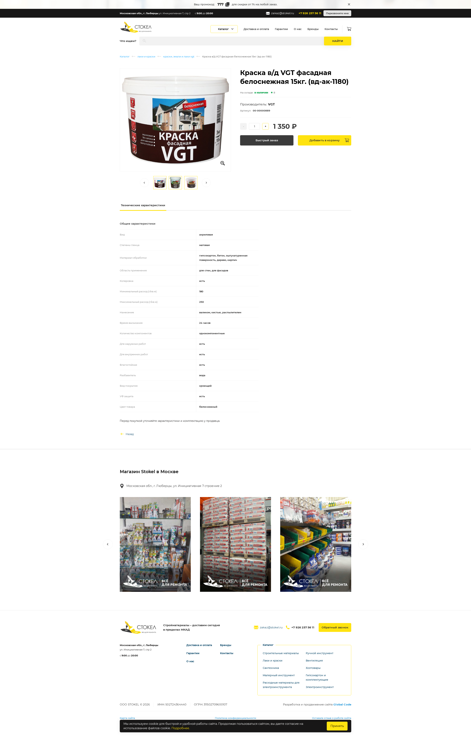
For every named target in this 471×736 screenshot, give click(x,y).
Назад (130, 434)
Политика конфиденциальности (235, 718)
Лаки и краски (272, 660)
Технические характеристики (143, 205)
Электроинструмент (320, 687)
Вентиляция (314, 660)
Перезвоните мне (337, 13)
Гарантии (281, 29)
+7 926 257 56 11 (310, 13)
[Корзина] (349, 29)
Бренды (313, 29)
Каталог (125, 56)
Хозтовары (313, 668)
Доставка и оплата (256, 29)
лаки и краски (146, 56)
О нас (298, 29)
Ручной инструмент (319, 653)
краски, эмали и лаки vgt (178, 56)
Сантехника (271, 668)
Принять (337, 726)
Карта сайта (127, 718)
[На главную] (136, 27)
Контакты (331, 29)
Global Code (342, 704)
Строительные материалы (281, 653)
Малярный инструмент (279, 675)
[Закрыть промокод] (349, 4)
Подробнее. (180, 728)
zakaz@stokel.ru (282, 13)
